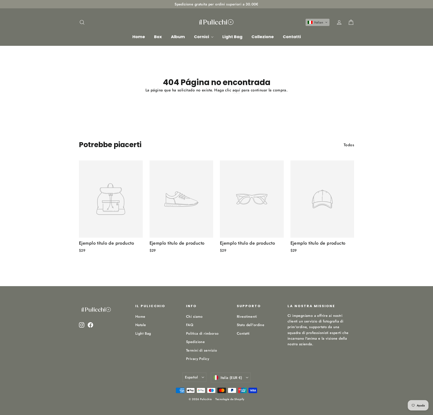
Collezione (262, 36)
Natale (140, 324)
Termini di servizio (201, 350)
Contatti (292, 36)
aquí (236, 90)
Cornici (202, 36)
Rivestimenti (247, 316)
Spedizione (195, 341)
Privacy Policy (197, 358)
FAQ (189, 324)
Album (178, 36)
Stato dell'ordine (250, 324)
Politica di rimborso (202, 333)
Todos (349, 145)
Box (158, 36)
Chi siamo (194, 316)
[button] (317, 22)
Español (191, 377)
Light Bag (232, 36)
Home (138, 36)
